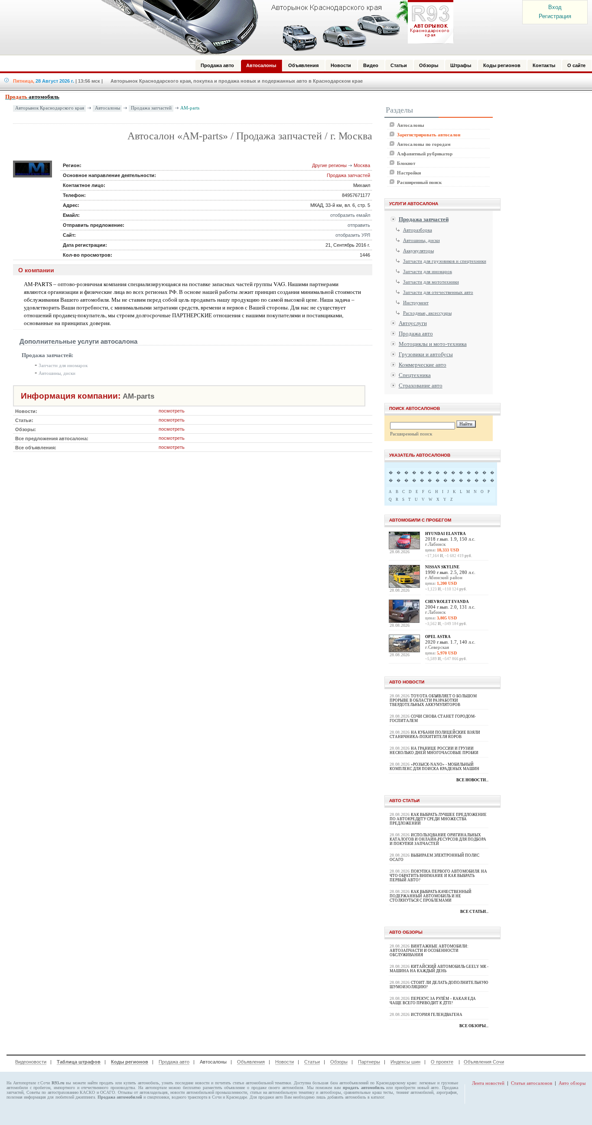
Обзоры (339, 1061)
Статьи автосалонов (531, 1083)
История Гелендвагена (436, 1014)
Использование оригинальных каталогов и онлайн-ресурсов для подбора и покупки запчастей (438, 839)
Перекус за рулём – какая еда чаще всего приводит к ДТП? (433, 1000)
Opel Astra (438, 637)
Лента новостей (488, 1083)
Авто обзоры (572, 1083)
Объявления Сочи (484, 1061)
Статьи (312, 1061)
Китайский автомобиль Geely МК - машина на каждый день (439, 968)
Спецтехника (415, 375)
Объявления (251, 1061)
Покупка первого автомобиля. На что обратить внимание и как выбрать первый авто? (438, 875)
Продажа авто (416, 333)
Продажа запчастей (151, 108)
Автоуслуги (413, 323)
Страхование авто (420, 385)
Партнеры (369, 1061)
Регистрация (555, 16)
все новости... (472, 780)
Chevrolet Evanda (447, 602)
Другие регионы (329, 165)
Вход (555, 7)
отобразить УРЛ (352, 235)
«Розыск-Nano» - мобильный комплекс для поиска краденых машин (434, 766)
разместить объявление (224, 1087)
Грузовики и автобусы (426, 354)
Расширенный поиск (419, 182)
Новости (284, 1061)
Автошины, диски (57, 373)
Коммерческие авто (422, 364)
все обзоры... (473, 1026)
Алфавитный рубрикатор (424, 153)
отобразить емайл (350, 215)
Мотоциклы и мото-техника (433, 344)
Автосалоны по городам (424, 144)
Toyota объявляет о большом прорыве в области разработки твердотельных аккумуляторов (433, 700)
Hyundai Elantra (445, 534)
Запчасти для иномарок (63, 365)
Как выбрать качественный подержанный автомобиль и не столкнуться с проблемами (431, 896)
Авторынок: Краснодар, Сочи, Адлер (274, 27)
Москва (362, 165)
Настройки (409, 172)
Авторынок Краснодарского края (49, 108)
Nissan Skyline (442, 567)
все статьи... (474, 911)
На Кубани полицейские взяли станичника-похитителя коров (435, 734)
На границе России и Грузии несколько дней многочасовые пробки (434, 750)
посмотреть (172, 410)
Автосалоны (107, 108)
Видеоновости (30, 1061)
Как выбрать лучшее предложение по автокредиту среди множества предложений (438, 818)
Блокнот (406, 163)
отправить (359, 225)
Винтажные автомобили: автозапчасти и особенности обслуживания (429, 950)
